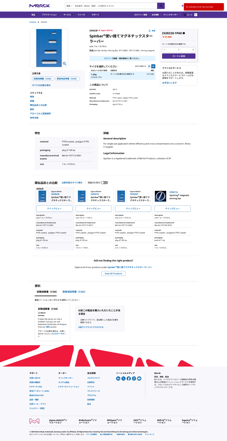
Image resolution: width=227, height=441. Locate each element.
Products (32, 22)
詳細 (32, 100)
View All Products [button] (113, 273)
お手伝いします (169, 82)
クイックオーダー (170, 14)
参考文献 (34, 117)
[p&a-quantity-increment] (193, 50)
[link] (42, 378)
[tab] (35, 22)
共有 (153, 30)
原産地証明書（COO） (67, 78)
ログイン (108, 58)
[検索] (161, 6)
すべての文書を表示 (41, 85)
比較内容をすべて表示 (72, 182)
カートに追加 (178, 56)
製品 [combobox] (68, 6)
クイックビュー (54, 208)
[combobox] (115, 6)
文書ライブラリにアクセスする (91, 327)
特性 (32, 96)
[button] (140, 14)
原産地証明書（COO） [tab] (75, 291)
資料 (32, 109)
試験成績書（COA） (43, 78)
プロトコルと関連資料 (40, 113)
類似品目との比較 (38, 105)
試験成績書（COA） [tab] (47, 291)
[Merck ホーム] (39, 5)
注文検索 (155, 14)
